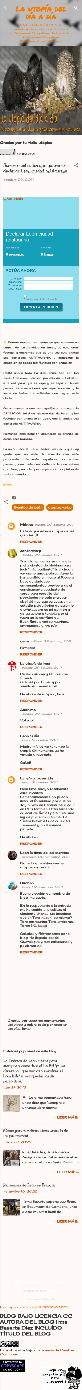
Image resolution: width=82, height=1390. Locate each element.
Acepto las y (41, 299)
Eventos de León (28, 507)
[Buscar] (76, 8)
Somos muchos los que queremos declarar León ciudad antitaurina (35, 168)
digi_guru (53, 1290)
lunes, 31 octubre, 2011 (39, 740)
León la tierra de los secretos (44, 853)
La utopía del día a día (41, 12)
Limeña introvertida (36, 778)
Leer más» (68, 1117)
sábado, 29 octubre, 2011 (54, 524)
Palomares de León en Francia (29, 1185)
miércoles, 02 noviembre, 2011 (45, 856)
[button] (76, 166)
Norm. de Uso (40, 299)
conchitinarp (30, 551)
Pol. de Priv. (53, 299)
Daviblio (27, 883)
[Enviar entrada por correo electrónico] (14, 499)
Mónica (26, 524)
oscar (24, 641)
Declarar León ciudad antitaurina (29, 237)
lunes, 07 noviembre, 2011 (42, 887)
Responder (31, 541)
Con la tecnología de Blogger (44, 1282)
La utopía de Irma (35, 663)
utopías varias (59, 507)
